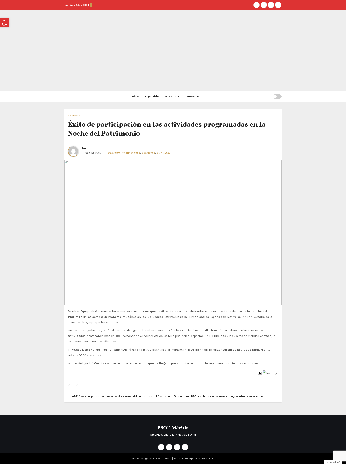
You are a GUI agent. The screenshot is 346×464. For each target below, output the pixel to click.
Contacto (192, 96)
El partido (152, 96)
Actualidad (172, 96)
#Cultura (114, 153)
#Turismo (148, 153)
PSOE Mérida (75, 116)
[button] (268, 96)
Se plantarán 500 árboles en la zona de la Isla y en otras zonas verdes (219, 396)
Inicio (135, 96)
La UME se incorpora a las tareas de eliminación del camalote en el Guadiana (120, 396)
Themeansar (205, 458)
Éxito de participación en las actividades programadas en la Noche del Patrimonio (167, 129)
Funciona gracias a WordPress (152, 458)
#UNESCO (163, 153)
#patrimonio (131, 153)
